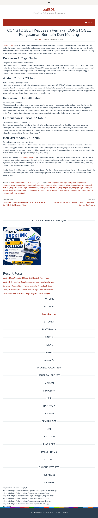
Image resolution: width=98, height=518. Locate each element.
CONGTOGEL (8, 45)
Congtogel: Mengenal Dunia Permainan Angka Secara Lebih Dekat (27, 286)
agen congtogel (53, 182)
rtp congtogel (8, 193)
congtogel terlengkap (47, 187)
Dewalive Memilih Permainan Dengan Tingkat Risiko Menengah (26, 293)
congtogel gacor (9, 185)
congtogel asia (82, 182)
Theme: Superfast (61, 512)
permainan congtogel (85, 190)
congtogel (72, 182)
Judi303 (49, 9)
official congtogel (70, 190)
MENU (90, 22)
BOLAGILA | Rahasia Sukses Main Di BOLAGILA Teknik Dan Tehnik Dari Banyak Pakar (24, 202)
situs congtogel (19, 193)
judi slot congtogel (44, 190)
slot (33, 182)
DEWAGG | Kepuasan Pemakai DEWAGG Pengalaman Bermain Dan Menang (74, 202)
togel (37, 182)
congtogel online (51, 185)
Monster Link (49, 314)
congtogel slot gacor (14, 187)
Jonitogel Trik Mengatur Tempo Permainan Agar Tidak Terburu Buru (28, 289)
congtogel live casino (36, 185)
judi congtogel (32, 190)
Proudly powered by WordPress (41, 512)
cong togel (64, 182)
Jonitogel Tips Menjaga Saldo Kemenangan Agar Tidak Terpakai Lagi (28, 282)
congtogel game (21, 185)
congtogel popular (77, 185)
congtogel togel (77, 187)
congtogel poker (64, 185)
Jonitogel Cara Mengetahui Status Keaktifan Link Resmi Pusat (26, 278)
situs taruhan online (26, 157)
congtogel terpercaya (63, 187)
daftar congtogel (20, 190)
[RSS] (49, 2)
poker (29, 182)
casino (17, 182)
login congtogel (57, 190)
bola (12, 182)
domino (23, 182)
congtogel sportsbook (30, 187)
